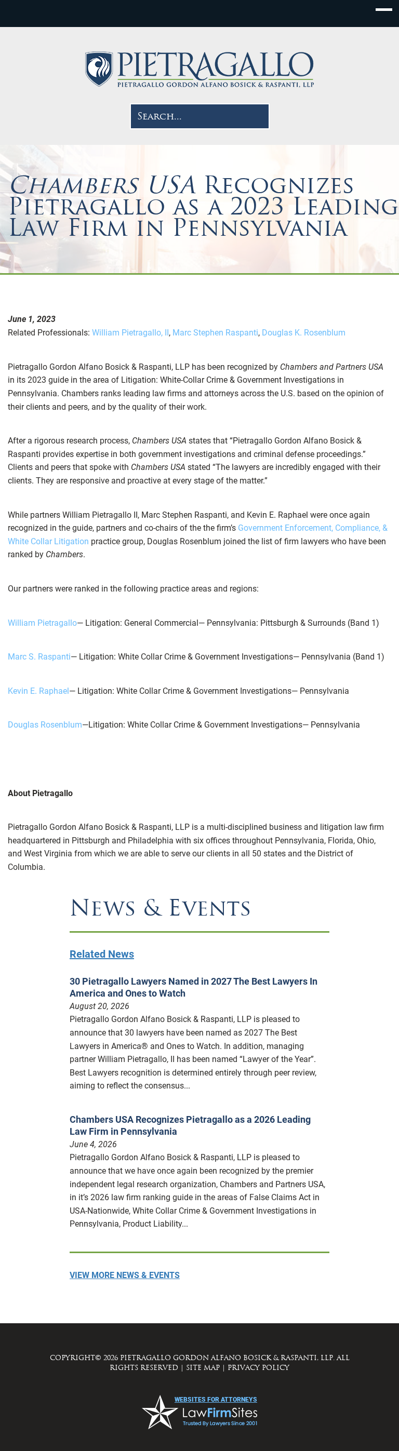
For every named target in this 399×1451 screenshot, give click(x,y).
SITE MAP (203, 1367)
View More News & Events (125, 1275)
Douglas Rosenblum (45, 725)
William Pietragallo (42, 623)
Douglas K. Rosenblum (303, 333)
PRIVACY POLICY (258, 1367)
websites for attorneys (216, 1399)
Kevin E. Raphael (38, 691)
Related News (102, 954)
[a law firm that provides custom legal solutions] (199, 69)
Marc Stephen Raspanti (216, 333)
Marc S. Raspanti (39, 657)
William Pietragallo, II (131, 333)
